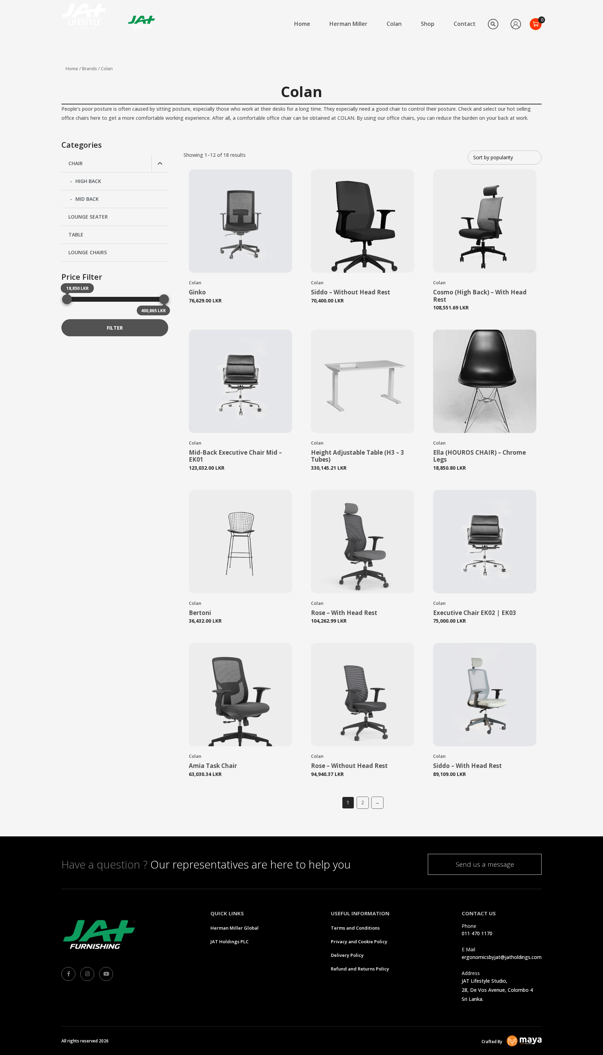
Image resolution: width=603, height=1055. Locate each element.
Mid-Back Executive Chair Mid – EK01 (235, 455)
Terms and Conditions (355, 928)
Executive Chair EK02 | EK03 (474, 613)
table (75, 234)
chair (75, 163)
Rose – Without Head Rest (349, 766)
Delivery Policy (347, 955)
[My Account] (516, 24)
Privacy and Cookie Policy (359, 941)
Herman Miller (348, 24)
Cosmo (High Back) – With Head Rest (480, 295)
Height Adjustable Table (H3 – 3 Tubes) (357, 455)
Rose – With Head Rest (344, 613)
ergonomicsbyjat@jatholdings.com (502, 957)
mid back (87, 199)
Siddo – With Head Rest (467, 766)
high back (88, 181)
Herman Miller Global (234, 928)
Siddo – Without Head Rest (350, 292)
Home (302, 24)
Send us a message (485, 864)
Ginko (197, 292)
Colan (394, 24)
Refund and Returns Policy (360, 969)
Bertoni (200, 613)
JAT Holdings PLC (229, 941)
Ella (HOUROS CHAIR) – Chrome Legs (479, 455)
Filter (115, 327)
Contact (465, 24)
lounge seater (88, 216)
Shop (427, 24)
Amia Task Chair (213, 766)
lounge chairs (87, 252)
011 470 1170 (477, 933)
